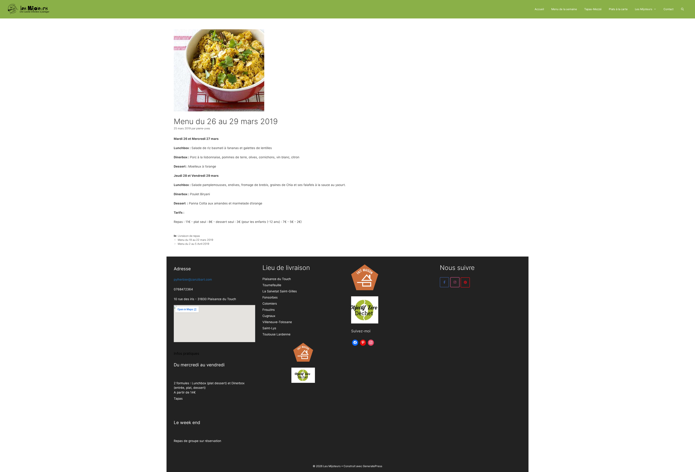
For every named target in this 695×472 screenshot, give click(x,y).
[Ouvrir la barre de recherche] (682, 9)
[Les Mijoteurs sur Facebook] (444, 282)
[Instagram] (371, 342)
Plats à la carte (618, 9)
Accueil (539, 9)
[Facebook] (355, 342)
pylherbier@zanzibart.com (193, 279)
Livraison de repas (189, 235)
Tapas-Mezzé (593, 9)
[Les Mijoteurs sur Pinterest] (465, 282)
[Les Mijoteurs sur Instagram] (455, 282)
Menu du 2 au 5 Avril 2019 (193, 243)
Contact (668, 9)
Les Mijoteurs (643, 9)
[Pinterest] (363, 342)
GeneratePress (372, 466)
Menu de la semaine (564, 9)
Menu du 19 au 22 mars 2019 (195, 239)
